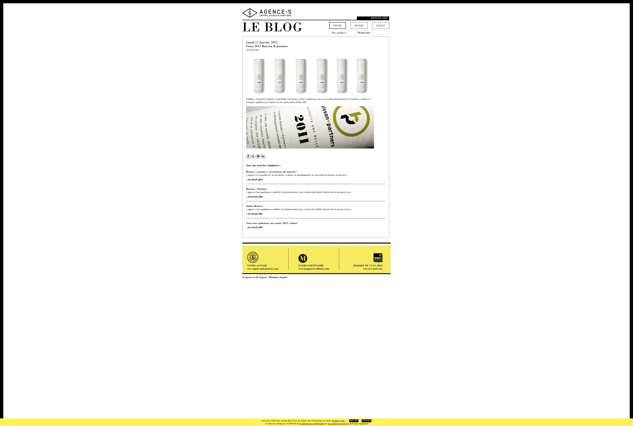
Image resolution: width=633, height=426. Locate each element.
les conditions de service (338, 424)
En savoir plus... (339, 421)
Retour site (379, 18)
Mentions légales (278, 277)
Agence (380, 26)
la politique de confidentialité (311, 424)
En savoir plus (255, 179)
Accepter (366, 421)
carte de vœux (252, 49)
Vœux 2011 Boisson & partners (267, 46)
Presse (337, 26)
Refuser (354, 421)
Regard (359, 26)
